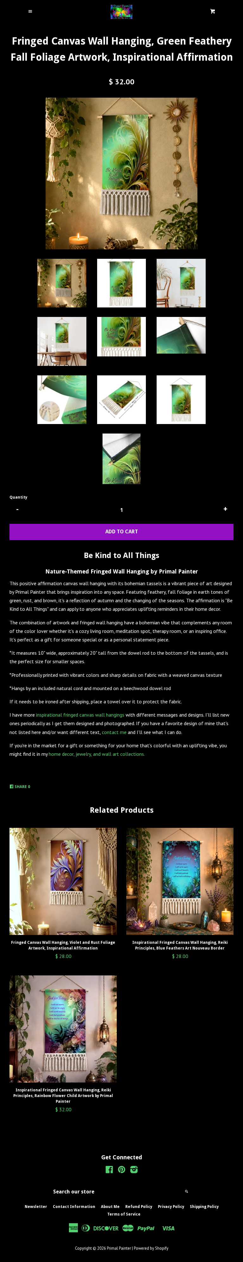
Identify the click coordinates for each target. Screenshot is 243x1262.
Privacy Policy (171, 1206)
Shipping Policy (204, 1206)
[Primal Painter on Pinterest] (122, 1171)
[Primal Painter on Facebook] (109, 1171)
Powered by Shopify (151, 1248)
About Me (110, 1206)
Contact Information (74, 1206)
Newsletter (36, 1206)
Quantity (18, 497)
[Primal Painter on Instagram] (134, 1171)
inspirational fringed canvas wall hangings (80, 715)
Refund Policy (138, 1206)
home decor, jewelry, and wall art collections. (97, 754)
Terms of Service (123, 1214)
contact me (115, 732)
